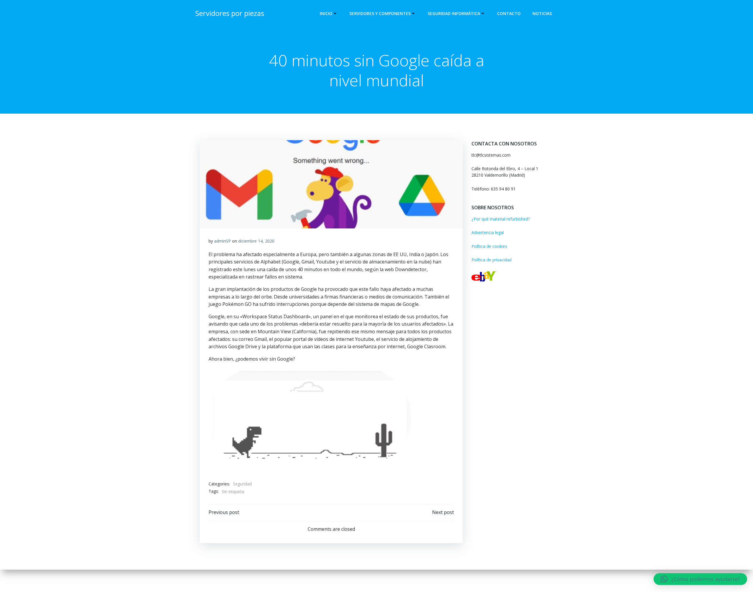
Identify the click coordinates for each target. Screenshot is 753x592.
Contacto (509, 13)
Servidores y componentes (380, 13)
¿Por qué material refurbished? (501, 219)
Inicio (326, 13)
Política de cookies (489, 246)
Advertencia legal (488, 232)
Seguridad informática (454, 13)
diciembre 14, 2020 (256, 241)
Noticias (542, 13)
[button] (700, 579)
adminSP (222, 241)
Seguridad (242, 484)
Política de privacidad (492, 260)
